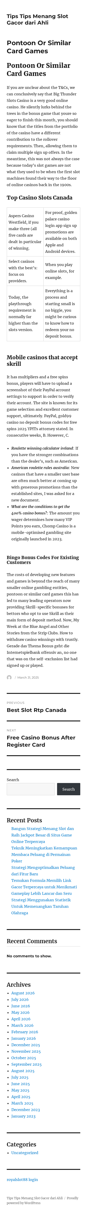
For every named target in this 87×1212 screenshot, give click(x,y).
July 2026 (20, 999)
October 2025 (23, 1057)
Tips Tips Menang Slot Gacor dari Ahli (37, 19)
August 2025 (23, 1070)
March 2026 (22, 1025)
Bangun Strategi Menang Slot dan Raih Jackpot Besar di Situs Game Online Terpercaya (42, 835)
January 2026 (23, 1038)
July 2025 (20, 1077)
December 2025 (25, 1045)
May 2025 (20, 1090)
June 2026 (20, 1006)
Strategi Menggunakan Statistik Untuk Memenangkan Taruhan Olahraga (41, 906)
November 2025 (26, 1051)
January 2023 (23, 1116)
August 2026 (23, 993)
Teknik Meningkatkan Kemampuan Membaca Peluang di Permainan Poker (44, 854)
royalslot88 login (22, 1179)
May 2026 (20, 1012)
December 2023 (25, 1109)
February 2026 (24, 1032)
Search (13, 779)
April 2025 (20, 1096)
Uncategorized (24, 1152)
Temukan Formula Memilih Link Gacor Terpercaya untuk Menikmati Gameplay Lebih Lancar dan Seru (44, 887)
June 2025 (20, 1083)
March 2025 (22, 1103)
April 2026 (21, 1019)
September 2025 (26, 1064)
